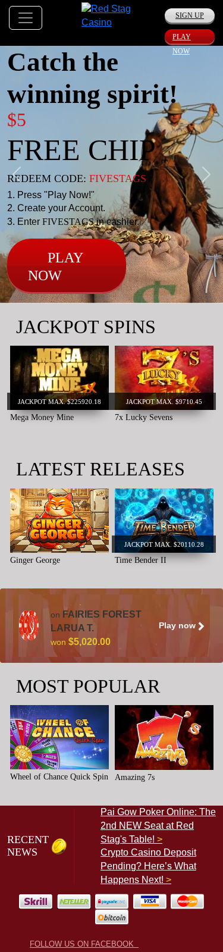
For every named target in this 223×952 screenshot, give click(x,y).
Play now (178, 625)
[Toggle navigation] (25, 18)
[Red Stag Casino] (111, 15)
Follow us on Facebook (84, 944)
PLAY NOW (181, 38)
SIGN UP (189, 15)
